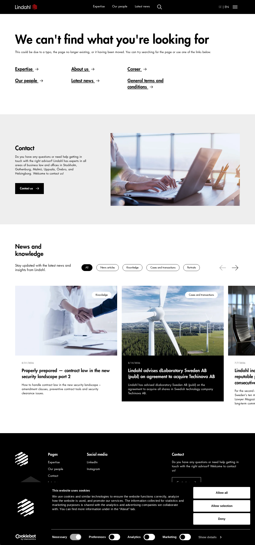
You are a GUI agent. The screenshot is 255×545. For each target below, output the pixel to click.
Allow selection (221, 506)
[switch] (114, 537)
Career (135, 69)
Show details (207, 537)
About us (80, 69)
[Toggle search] (159, 7)
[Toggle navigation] (235, 7)
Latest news (142, 6)
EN (227, 7)
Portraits (191, 267)
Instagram (93, 469)
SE (220, 7)
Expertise (99, 6)
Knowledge (132, 267)
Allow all (222, 492)
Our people (119, 6)
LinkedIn (92, 462)
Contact (53, 475)
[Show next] (235, 267)
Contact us (26, 188)
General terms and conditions (146, 83)
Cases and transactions (162, 267)
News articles (107, 267)
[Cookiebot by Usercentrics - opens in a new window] (25, 537)
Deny (221, 518)
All (86, 267)
